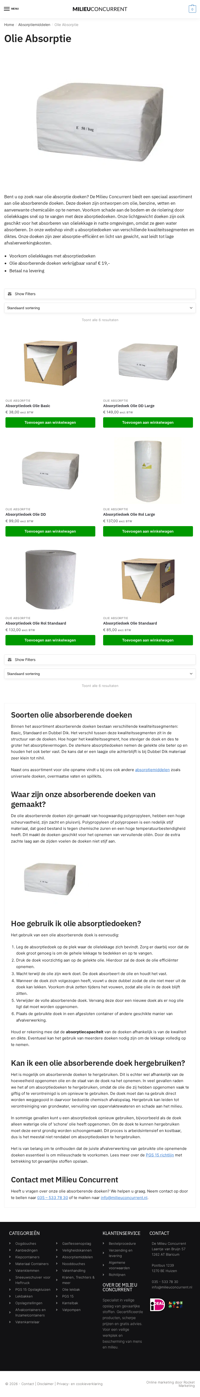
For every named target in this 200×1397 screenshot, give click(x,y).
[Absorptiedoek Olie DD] (50, 470)
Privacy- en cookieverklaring (80, 1384)
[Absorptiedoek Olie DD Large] (148, 361)
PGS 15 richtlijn (160, 1155)
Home (9, 24)
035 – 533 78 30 (52, 1197)
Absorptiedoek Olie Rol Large (129, 514)
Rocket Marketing (187, 1384)
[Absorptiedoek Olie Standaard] (148, 579)
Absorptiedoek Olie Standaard (130, 623)
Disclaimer (45, 1384)
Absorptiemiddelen (34, 24)
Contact (27, 1384)
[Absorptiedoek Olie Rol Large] (148, 470)
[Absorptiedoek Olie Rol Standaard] (50, 579)
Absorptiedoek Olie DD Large (128, 405)
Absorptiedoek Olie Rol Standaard (35, 623)
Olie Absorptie (18, 400)
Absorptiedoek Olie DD (25, 514)
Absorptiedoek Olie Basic (27, 405)
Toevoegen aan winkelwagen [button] (50, 422)
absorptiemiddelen (152, 769)
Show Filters (25, 294)
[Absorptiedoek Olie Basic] (50, 361)
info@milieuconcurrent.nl (124, 1197)
